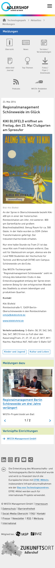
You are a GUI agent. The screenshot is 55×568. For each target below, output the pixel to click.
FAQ (32, 514)
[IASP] (22, 534)
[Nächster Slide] (50, 420)
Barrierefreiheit (26, 509)
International (9, 523)
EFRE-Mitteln (41, 480)
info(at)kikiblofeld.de (14, 315)
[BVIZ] (36, 534)
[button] (3, 459)
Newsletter (18, 518)
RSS (29, 518)
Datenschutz (9, 509)
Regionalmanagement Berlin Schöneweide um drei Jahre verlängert (22, 404)
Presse (6, 518)
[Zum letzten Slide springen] (5, 420)
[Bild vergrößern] (27, 169)
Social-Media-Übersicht (15, 514)
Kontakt (41, 514)
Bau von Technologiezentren (33, 488)
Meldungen (8, 24)
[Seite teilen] (30, 459)
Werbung (38, 518)
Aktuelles (36, 20)
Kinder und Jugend (14, 352)
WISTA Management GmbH (21, 439)
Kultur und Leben (39, 352)
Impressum (41, 504)
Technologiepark (16, 20)
